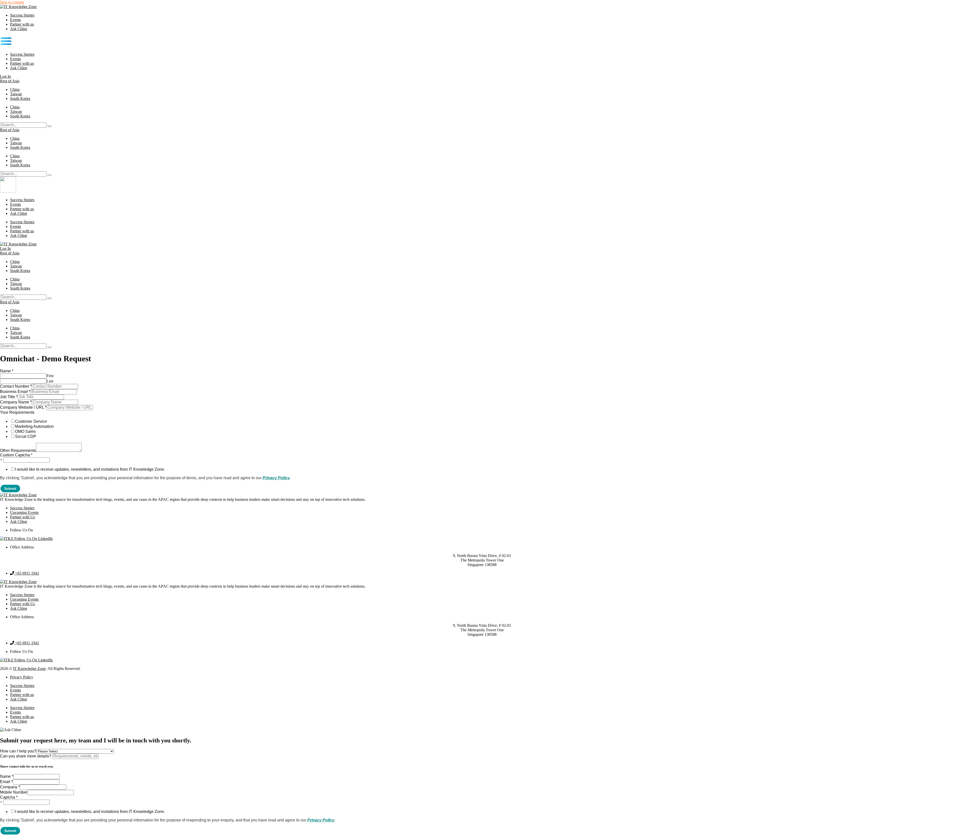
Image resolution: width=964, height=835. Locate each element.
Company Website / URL (23, 407)
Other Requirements (18, 450)
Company (10, 787)
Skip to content (12, 2)
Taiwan (16, 94)
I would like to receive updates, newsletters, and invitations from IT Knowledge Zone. (90, 469)
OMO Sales (25, 431)
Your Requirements (17, 412)
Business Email (15, 391)
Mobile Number (13, 792)
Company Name (16, 402)
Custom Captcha (16, 455)
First (49, 376)
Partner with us (22, 24)
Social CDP (25, 436)
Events (15, 20)
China (15, 89)
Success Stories (22, 15)
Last (49, 381)
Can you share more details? (26, 756)
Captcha (9, 797)
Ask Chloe (18, 29)
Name (6, 371)
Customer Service (31, 421)
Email (6, 782)
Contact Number (16, 386)
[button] (482, 41)
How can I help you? (18, 751)
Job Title (9, 397)
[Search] (49, 126)
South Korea (20, 98)
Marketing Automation (34, 426)
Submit (10, 488)
